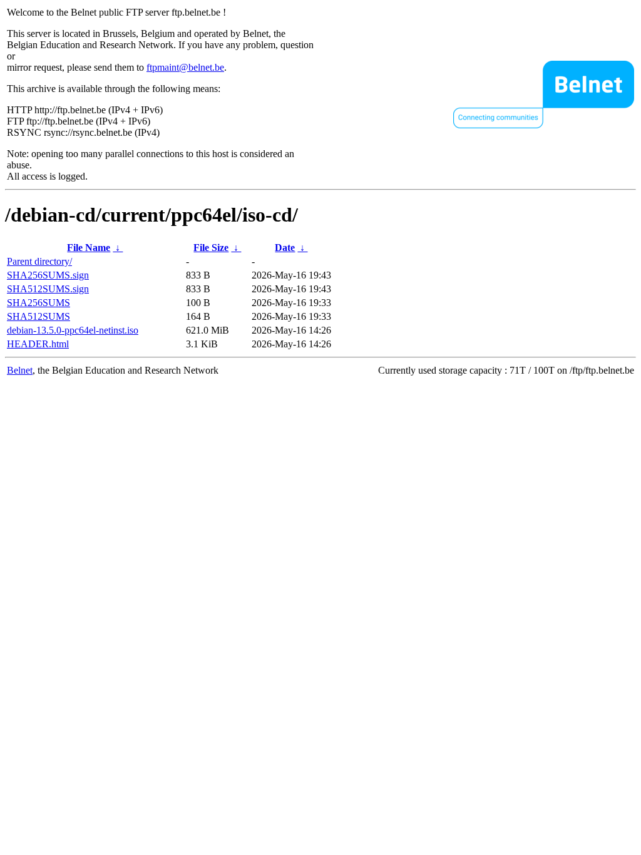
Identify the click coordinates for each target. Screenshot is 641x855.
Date (285, 247)
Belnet (20, 370)
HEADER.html (38, 344)
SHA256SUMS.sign (48, 275)
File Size (210, 247)
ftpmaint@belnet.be (185, 67)
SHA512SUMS (38, 316)
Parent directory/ (39, 261)
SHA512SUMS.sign (48, 289)
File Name (88, 247)
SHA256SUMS (38, 302)
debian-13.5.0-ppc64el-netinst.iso (72, 330)
